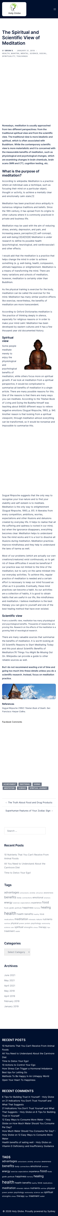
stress (35, 927)
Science (34, 53)
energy (8, 902)
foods (6, 908)
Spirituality (8, 56)
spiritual (18, 927)
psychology (36, 923)
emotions (47, 898)
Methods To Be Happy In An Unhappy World (25, 1076)
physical (14, 923)
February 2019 (11, 1001)
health (10, 913)
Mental (25, 53)
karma (37, 784)
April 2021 (9, 985)
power (21, 923)
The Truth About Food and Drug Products (30, 802)
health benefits (25, 914)
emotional (25, 784)
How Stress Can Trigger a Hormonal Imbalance (27, 1068)
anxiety (32, 893)
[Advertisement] (29, 92)
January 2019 (11, 1006)
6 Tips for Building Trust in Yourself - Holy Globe (28, 1096)
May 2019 (9, 990)
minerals (32, 919)
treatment (9, 931)
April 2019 (9, 996)
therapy (43, 927)
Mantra (15, 53)
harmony (37, 908)
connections (27, 898)
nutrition (7, 923)
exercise (16, 903)
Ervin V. (9, 50)
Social (43, 53)
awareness (48, 893)
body (19, 897)
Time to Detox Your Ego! (17, 872)
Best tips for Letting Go (14, 1072)
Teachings (22, 56)
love (42, 914)
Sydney (51, 1211)
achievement (10, 784)
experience (36, 902)
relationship (46, 923)
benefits (10, 897)
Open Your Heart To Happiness (18, 1080)
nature (39, 919)
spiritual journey (38, 788)
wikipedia (22, 181)
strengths (28, 927)
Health (6, 53)
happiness (27, 907)
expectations (25, 903)
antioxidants (24, 893)
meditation (9, 788)
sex (12, 927)
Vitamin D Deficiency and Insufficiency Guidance (28, 1146)
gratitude (18, 908)
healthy (36, 914)
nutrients (47, 919)
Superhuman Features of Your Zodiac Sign (27, 810)
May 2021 (9, 980)
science (22, 788)
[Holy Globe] (14, 8)
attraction (39, 893)
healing (46, 907)
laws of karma (13, 548)
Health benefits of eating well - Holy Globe (25, 1142)
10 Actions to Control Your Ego (18, 1064)
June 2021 (9, 975)
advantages (11, 892)
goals (11, 908)
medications (9, 919)
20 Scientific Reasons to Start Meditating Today (27, 644)
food (45, 902)
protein (27, 923)
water (17, 931)
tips (48, 927)
